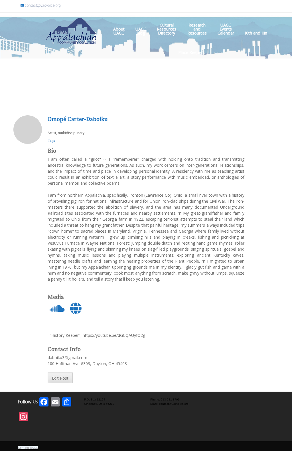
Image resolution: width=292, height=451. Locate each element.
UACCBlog (140, 31)
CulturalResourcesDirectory (166, 29)
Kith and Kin (256, 33)
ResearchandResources (197, 29)
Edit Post (60, 378)
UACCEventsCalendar (226, 29)
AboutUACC (119, 31)
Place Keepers (191, 52)
